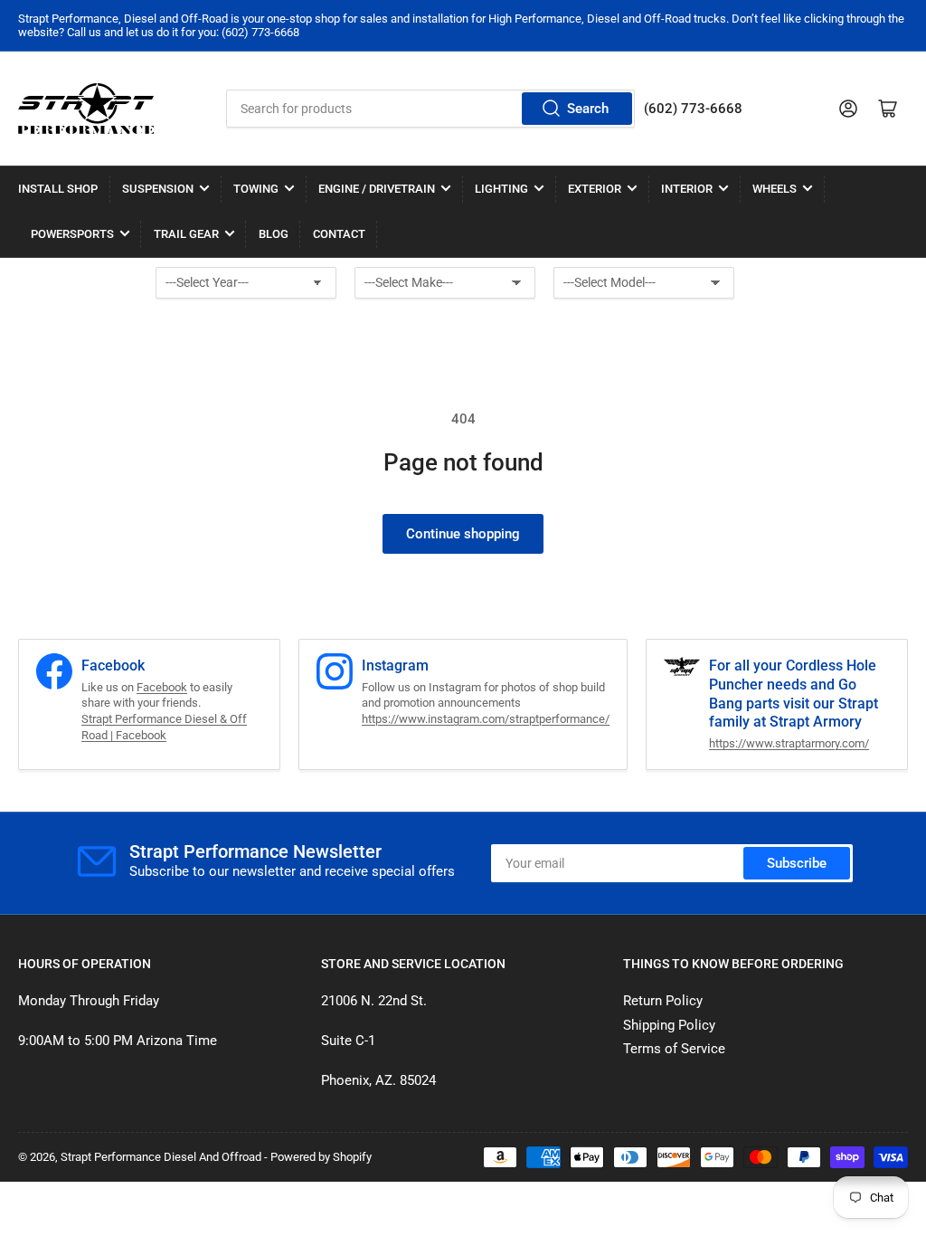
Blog (273, 234)
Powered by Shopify (321, 1157)
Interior (687, 188)
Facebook (162, 687)
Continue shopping (463, 534)
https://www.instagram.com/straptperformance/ (485, 719)
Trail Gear (186, 234)
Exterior (594, 188)
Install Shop (58, 188)
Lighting (501, 188)
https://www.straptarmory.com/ (789, 743)
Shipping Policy (669, 1025)
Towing (256, 188)
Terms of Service (674, 1049)
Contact (339, 234)
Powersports (72, 234)
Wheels (774, 188)
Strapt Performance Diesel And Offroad (161, 1157)
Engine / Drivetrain (376, 188)
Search (588, 108)
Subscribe (797, 863)
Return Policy (663, 1001)
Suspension (158, 188)
